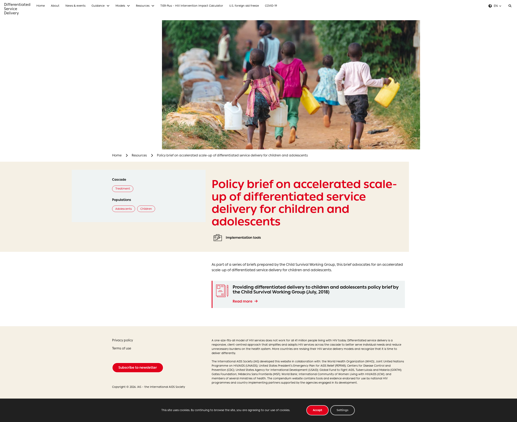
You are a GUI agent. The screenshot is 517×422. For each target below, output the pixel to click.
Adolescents (123, 209)
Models (120, 5)
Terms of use (121, 348)
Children (146, 209)
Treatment (122, 188)
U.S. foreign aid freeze (244, 5)
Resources (139, 155)
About (55, 5)
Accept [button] (317, 410)
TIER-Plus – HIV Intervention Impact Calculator (191, 5)
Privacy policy (122, 340)
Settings (342, 410)
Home (40, 5)
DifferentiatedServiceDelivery (17, 8)
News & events (75, 5)
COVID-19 (271, 5)
